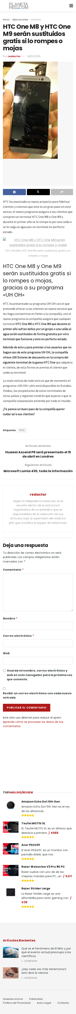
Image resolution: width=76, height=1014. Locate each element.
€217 (68, 876)
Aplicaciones (20, 19)
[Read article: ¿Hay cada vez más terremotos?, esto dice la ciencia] (11, 972)
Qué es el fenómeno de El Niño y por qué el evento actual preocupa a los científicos (46, 952)
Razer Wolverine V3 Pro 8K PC (43, 867)
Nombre (10, 618)
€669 (54, 833)
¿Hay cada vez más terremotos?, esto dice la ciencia (44, 971)
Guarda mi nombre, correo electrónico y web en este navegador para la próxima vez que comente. (39, 675)
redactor (14, 56)
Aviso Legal (44, 1003)
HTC (22, 430)
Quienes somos (13, 999)
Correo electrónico (18, 636)
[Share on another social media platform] (62, 192)
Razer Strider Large (35, 888)
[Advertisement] (38, 757)
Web (6, 653)
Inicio (6, 19)
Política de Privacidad (17, 1003)
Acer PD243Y (30, 845)
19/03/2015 (34, 56)
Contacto (63, 1003)
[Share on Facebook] (14, 192)
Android (36, 19)
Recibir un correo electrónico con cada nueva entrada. (37, 695)
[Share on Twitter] (38, 192)
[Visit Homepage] (19, 6)
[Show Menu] (71, 6)
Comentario (13, 570)
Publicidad (36, 999)
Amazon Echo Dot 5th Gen (40, 802)
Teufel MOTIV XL (33, 823)
